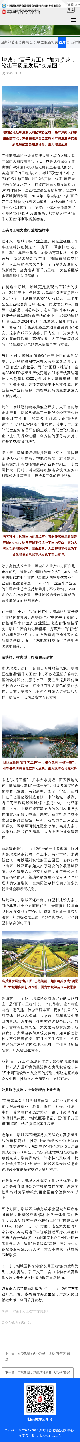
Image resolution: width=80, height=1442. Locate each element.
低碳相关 (51, 42)
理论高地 (73, 42)
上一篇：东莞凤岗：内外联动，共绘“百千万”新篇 (37, 1356)
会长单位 (37, 42)
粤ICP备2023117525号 (46, 1436)
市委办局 (22, 42)
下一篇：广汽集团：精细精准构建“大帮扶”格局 (37, 1372)
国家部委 (7, 42)
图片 (62, 42)
